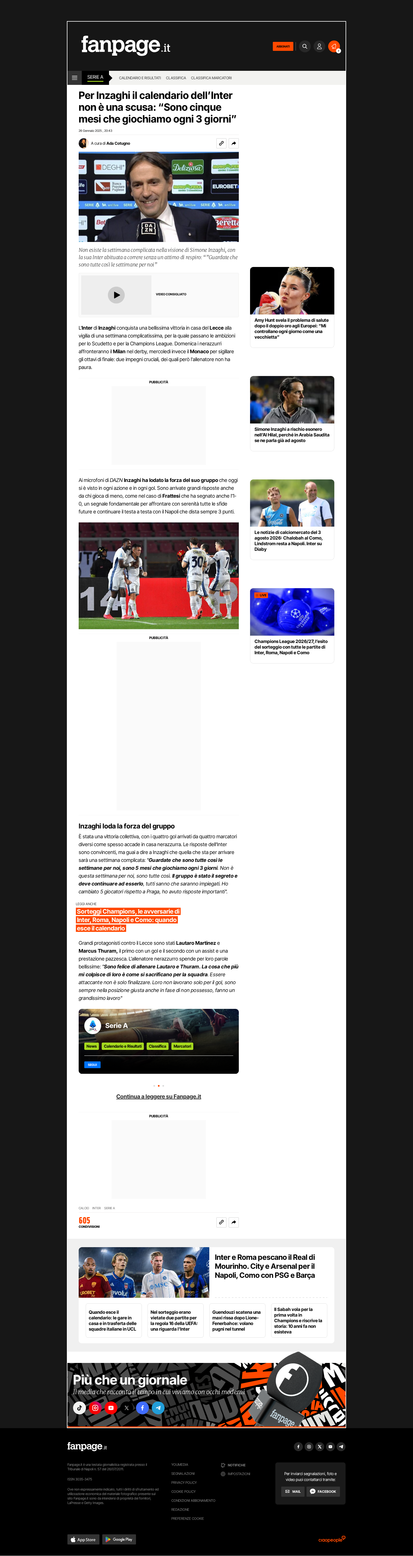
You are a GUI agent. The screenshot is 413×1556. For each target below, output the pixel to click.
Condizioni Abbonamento (193, 1500)
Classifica (176, 78)
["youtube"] (111, 1407)
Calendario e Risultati (123, 1046)
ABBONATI (283, 46)
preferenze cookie (187, 1518)
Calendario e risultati (140, 78)
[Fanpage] (87, 1446)
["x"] (126, 1407)
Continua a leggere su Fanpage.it (158, 1096)
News (92, 1046)
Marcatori (182, 1046)
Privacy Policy (184, 1482)
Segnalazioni (183, 1473)
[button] (234, 143)
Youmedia (179, 1464)
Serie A (95, 77)
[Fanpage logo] (118, 46)
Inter (96, 1208)
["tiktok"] (79, 1407)
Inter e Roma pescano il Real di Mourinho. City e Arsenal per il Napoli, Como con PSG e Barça (265, 1266)
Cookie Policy (183, 1491)
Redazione (180, 1509)
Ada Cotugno (118, 143)
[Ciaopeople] (332, 1541)
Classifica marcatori (211, 78)
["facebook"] (142, 1407)
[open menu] (74, 78)
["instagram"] (95, 1407)
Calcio (84, 1208)
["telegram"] (158, 1407)
